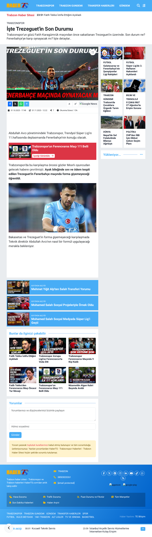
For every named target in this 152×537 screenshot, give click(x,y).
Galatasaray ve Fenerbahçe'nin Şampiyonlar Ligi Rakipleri (111, 70)
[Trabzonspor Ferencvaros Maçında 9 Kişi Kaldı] (82, 345)
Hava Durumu (20, 497)
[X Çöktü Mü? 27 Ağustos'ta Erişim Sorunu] (134, 85)
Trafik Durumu (54, 497)
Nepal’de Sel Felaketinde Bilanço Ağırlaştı (110, 139)
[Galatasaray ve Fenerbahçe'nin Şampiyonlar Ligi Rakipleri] (111, 53)
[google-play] (129, 485)
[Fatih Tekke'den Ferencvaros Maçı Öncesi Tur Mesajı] (22, 374)
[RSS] (123, 478)
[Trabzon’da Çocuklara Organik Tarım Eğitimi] (111, 85)
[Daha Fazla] (26, 104)
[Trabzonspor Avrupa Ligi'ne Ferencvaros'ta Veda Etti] (52, 345)
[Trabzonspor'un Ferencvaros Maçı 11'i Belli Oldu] (52, 374)
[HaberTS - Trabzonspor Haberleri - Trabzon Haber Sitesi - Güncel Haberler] (18, 5)
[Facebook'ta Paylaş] (10, 104)
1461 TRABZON (42, 517)
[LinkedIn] (125, 473)
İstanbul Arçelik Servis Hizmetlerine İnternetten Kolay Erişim (109, 530)
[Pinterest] (114, 473)
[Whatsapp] (142, 473)
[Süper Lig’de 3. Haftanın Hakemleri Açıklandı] (134, 53)
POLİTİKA (131, 132)
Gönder (15, 434)
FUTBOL (107, 62)
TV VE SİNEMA (72, 517)
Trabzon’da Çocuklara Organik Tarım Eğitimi (111, 106)
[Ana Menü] (142, 6)
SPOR (85, 513)
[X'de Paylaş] (15, 104)
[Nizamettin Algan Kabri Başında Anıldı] (82, 374)
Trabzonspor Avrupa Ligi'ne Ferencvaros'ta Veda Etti (50, 359)
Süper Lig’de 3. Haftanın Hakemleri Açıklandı (134, 70)
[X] (109, 473)
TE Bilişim (140, 516)
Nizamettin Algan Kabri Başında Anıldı (81, 387)
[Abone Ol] (88, 103)
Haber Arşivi (53, 502)
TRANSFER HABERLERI (101, 5)
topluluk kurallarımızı (38, 445)
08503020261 (64, 477)
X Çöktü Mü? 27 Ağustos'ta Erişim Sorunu (133, 105)
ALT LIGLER (57, 517)
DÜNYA (107, 132)
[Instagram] (120, 473)
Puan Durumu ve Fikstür (92, 497)
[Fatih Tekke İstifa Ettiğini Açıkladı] (22, 345)
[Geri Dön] (8, 528)
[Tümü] (141, 154)
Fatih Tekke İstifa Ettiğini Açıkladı (59, 14)
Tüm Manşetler (122, 497)
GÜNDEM (124, 5)
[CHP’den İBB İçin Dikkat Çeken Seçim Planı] (134, 122)
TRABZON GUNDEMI (71, 5)
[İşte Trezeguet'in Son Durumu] (52, 73)
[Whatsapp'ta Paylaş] (21, 104)
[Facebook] (103, 473)
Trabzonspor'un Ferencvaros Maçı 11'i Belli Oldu (50, 388)
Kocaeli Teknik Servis (43, 528)
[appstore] (115, 485)
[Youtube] (131, 473)
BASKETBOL (88, 517)
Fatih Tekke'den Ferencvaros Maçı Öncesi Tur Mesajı (22, 388)
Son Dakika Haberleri (22, 502)
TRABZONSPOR (45, 5)
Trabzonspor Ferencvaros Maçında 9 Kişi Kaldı (81, 359)
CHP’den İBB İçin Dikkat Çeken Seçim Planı (133, 139)
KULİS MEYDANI (24, 517)
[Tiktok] (136, 473)
